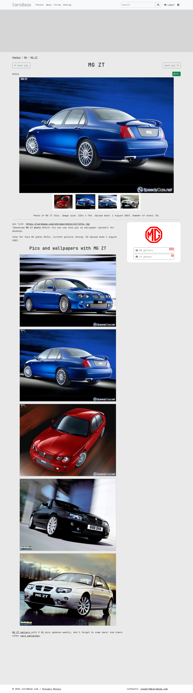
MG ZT (34, 57)
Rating (67, 4)
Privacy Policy (51, 688)
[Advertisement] (96, 31)
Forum (57, 4)
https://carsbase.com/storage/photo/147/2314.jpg (58, 223)
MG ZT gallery (21, 632)
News (49, 4)
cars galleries (30, 635)
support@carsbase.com (154, 688)
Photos (40, 4)
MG (25, 57)
